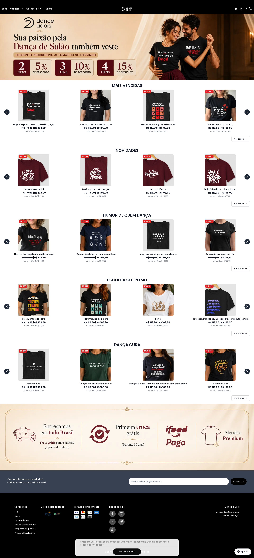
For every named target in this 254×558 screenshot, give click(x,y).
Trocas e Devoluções (25, 533)
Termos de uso (22, 520)
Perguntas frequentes (25, 528)
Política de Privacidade (25, 524)
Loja (4, 8)
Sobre (49, 8)
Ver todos (239, 139)
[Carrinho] (250, 8)
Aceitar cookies (127, 551)
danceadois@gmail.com (227, 512)
